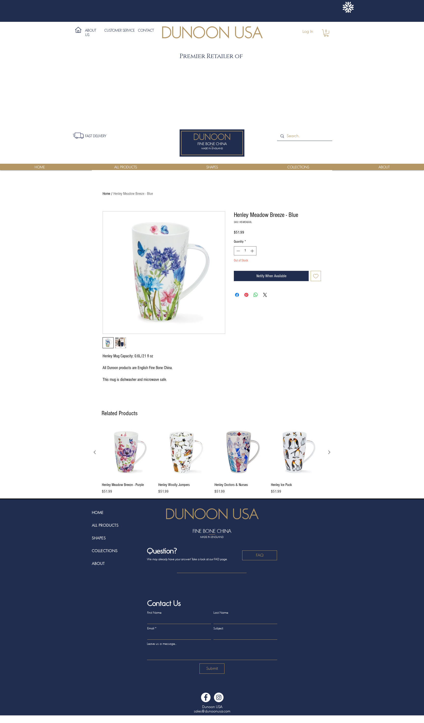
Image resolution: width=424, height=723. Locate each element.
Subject (218, 628)
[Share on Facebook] (237, 295)
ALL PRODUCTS (105, 525)
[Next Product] (329, 452)
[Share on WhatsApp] (256, 295)
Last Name (220, 612)
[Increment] (253, 251)
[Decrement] (238, 251)
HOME (98, 512)
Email (150, 628)
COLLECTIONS (105, 550)
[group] (212, 460)
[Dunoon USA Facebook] (206, 697)
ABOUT (98, 563)
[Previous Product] (95, 452)
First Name (154, 612)
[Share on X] (265, 295)
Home (106, 193)
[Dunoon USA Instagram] (219, 697)
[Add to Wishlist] (316, 276)
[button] (326, 33)
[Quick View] (127, 452)
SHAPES (99, 538)
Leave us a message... (161, 643)
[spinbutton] (245, 251)
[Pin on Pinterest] (246, 295)
